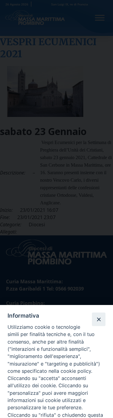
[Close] (98, 319)
